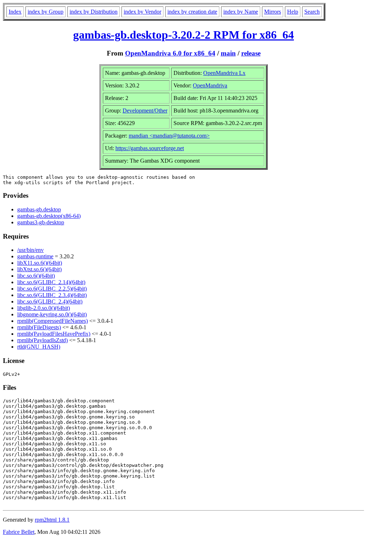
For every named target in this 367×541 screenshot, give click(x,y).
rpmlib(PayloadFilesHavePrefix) (53, 334)
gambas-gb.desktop (39, 209)
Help (292, 12)
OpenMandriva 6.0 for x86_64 (170, 53)
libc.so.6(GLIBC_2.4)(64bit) (49, 301)
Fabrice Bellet (18, 532)
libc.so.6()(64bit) (36, 276)
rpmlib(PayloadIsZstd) (42, 340)
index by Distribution (94, 12)
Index (15, 12)
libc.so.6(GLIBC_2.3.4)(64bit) (52, 295)
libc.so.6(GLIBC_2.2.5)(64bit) (52, 289)
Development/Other (145, 110)
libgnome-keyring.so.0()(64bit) (52, 314)
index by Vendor (142, 12)
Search (312, 12)
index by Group (45, 12)
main (228, 53)
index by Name (240, 12)
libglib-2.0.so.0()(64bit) (43, 308)
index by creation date (192, 12)
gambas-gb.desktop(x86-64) (49, 216)
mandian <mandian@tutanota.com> (169, 136)
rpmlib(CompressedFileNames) (52, 321)
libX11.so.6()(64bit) (39, 263)
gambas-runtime (35, 256)
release (251, 53)
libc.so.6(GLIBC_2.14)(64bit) (51, 282)
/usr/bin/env (30, 250)
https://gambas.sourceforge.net (149, 148)
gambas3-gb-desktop (40, 222)
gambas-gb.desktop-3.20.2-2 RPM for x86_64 (183, 34)
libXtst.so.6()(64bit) (39, 269)
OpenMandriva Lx (224, 73)
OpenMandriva (210, 85)
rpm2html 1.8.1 (52, 520)
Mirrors (272, 12)
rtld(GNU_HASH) (38, 347)
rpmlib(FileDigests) (39, 327)
